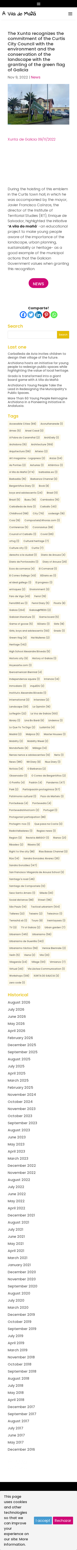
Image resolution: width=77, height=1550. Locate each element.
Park (14, 789)
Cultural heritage (36, 541)
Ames (15, 430)
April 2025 (16, 1073)
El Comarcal (48, 568)
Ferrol (40, 596)
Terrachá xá (18, 920)
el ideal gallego (20, 582)
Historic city (18, 658)
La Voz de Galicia (44, 713)
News (35, 77)
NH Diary (34, 761)
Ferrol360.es (18, 603)
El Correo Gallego (22, 575)
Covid (47, 534)
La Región (17, 713)
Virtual (16, 968)
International (19, 699)
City (38, 513)
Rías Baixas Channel (53, 851)
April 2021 (16, 1250)
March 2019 (17, 1350)
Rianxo (59, 837)
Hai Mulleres (40, 637)
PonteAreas (18, 803)
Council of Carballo (22, 534)
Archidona (18, 444)
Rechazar (63, 1520)
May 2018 (16, 1392)
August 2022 (19, 1179)
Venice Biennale (54, 948)
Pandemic (55, 782)
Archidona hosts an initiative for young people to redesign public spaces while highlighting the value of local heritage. (38, 366)
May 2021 (16, 1243)
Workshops (19, 975)
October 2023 (20, 1115)
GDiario (43, 623)
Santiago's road (22, 879)
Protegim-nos (19, 824)
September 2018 (22, 1371)
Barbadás (17, 479)
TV (13, 927)
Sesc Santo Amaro (22, 893)
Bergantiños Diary (22, 485)
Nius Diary (53, 761)
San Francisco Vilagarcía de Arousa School (36, 872)
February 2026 (20, 1037)
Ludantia (47, 727)
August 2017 (18, 1421)
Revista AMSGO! (37, 837)
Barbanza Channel (43, 479)
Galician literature (22, 617)
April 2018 (16, 1399)
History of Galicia (44, 658)
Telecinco (54, 913)
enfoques (17, 589)
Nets (59, 755)
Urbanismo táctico (23, 948)
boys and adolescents (26, 492)
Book (44, 485)
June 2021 (16, 1236)
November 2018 (21, 1357)
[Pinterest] (46, 314)
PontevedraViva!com (24, 810)
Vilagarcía (18, 962)
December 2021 (21, 1215)
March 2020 (18, 1307)
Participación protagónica (41, 789)
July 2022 (16, 1186)
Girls (59, 623)
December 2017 (21, 1406)
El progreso (44, 582)
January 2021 (19, 1264)
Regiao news (46, 830)
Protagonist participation (27, 817)
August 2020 (19, 1293)
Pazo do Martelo (52, 796)
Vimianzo (58, 962)
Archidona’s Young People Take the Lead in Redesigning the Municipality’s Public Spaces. (37, 389)
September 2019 (22, 1328)
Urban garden (55, 927)
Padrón (35, 782)
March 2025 (18, 1080)
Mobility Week (37, 741)
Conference (18, 527)
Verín (14, 955)
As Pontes (17, 465)
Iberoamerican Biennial (25, 672)
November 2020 (22, 1279)
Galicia (17, 610)
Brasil (52, 492)
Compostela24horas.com (42, 520)
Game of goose (21, 623)
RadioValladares (21, 830)
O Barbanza (36, 768)
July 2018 (15, 1385)
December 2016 (21, 1449)
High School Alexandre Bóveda (29, 651)
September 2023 (22, 1122)
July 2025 (16, 1066)
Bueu (30, 499)
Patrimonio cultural (22, 796)
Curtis (38, 548)
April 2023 (16, 1151)
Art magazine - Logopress (27, 458)
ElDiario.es (48, 575)
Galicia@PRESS (40, 610)
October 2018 (19, 1364)
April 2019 (16, 1342)
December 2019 (21, 1314)
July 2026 (16, 1009)
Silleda (46, 893)
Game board (49, 617)
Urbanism (18, 934)
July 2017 (15, 1428)
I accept (43, 1520)
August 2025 (19, 1059)
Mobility (16, 741)
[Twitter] (30, 314)
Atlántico (55, 465)
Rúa (14, 858)
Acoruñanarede (51, 423)
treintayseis (56, 920)
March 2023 (18, 1158)
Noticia (16, 768)
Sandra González (23, 865)
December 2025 (22, 1044)
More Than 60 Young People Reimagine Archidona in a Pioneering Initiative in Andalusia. (37, 402)
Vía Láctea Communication (46, 968)
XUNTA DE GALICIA (46, 975)
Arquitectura (20, 451)
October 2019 (19, 1321)
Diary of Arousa (55, 561)
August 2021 (18, 1222)
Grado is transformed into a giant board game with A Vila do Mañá (34, 378)
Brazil (14, 499)
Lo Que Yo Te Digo (22, 727)
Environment (40, 589)
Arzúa (55, 458)
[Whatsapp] (54, 314)
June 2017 (16, 1435)
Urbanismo (42, 934)
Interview (41, 699)
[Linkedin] (38, 314)
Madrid (15, 734)
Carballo (48, 506)
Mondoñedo (18, 748)
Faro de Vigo (19, 596)
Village (38, 962)
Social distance (21, 899)
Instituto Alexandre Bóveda (27, 692)
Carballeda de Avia (22, 506)
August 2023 (19, 1130)
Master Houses (55, 734)
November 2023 (22, 1108)
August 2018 (18, 1378)
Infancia (51, 679)
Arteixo (41, 451)
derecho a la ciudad (23, 554)
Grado (59, 630)
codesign (56, 513)
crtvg (14, 541)
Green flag (18, 637)
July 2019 (15, 1335)
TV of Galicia (30, 927)
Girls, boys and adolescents (29, 630)
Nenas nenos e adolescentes (29, 755)
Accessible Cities (22, 423)
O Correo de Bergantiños (48, 775)
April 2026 (16, 1030)
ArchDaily (51, 437)
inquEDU (37, 686)
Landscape (18, 706)
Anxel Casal (34, 430)
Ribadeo (16, 844)
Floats (60, 603)
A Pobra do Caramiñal (24, 437)
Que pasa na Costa (48, 824)
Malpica (33, 734)
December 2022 (22, 1165)
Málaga (40, 748)
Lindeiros (55, 720)
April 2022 (16, 1208)
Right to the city (22, 851)
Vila (44, 955)
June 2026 (17, 1016)
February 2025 (20, 1087)
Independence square (24, 679)
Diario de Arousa (53, 554)
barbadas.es (48, 472)
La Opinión (42, 706)
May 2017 (16, 1442)
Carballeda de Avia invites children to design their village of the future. (37, 355)
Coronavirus (43, 527)
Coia (14, 520)
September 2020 (22, 1286)
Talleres (17, 913)
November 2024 (22, 1094)
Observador (18, 775)
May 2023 (16, 1144)
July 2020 (16, 1300)
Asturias (37, 465)
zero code (17, 982)
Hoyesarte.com (20, 665)
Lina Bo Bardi (34, 720)
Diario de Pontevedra (23, 561)
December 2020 (22, 1271)
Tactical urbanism (45, 906)
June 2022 (17, 1193)
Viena (29, 955)
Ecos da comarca (22, 568)
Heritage (18, 644)
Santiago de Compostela (27, 886)
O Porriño (17, 782)
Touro (37, 920)
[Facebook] (23, 314)
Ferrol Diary (41, 603)
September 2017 (22, 1413)
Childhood (19, 513)
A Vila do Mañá (22, 472)
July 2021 (15, 1229)
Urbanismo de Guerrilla (26, 941)
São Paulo (18, 906)
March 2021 (17, 1257)
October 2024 (20, 1101)
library (14, 720)
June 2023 (17, 1137)
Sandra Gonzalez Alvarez (41, 858)
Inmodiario (17, 686)
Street (45, 899)
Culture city (18, 548)
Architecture (42, 444)
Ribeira (34, 844)
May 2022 (16, 1201)
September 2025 (23, 1051)
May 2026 (16, 1023)
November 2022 (22, 1172)
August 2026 (19, 1002)
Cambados (49, 499)
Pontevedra (41, 803)
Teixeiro (36, 913)
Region (15, 837)
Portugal (50, 810)
